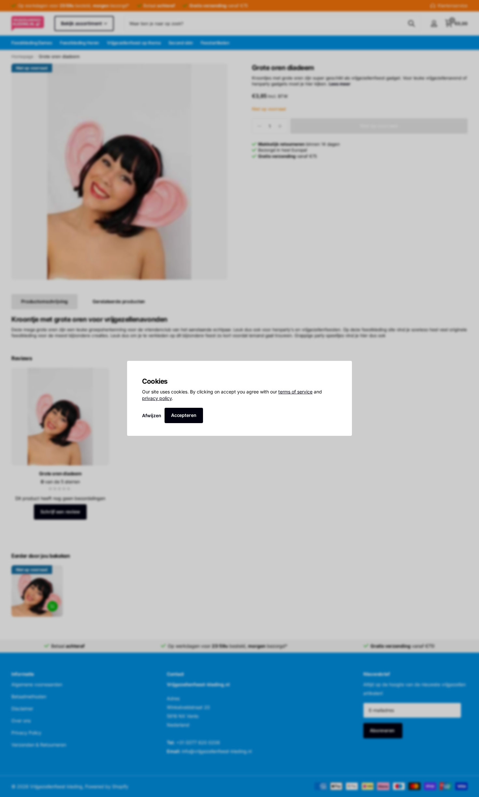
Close (345, 368)
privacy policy (157, 398)
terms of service (295, 392)
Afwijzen (151, 415)
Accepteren (183, 415)
